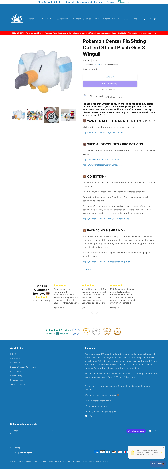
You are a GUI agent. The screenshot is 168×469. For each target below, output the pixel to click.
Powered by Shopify (33, 461)
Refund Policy (16, 376)
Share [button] (88, 269)
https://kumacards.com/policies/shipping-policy (106, 261)
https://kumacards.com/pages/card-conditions (106, 218)
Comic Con (15, 358)
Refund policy (48, 461)
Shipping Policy (17, 380)
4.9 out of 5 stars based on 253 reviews (83, 2)
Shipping (97, 64)
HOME (13, 354)
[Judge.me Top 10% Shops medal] (117, 331)
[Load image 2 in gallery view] (35, 115)
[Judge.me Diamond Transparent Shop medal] (76, 331)
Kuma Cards (21, 461)
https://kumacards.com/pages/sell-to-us (103, 132)
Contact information (103, 461)
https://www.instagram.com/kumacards (102, 165)
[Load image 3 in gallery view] (51, 115)
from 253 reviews (41, 301)
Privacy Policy (16, 371)
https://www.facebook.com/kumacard (101, 159)
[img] (41, 297)
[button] (33, 18)
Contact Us (15, 363)
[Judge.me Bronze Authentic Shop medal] (107, 331)
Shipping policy (88, 461)
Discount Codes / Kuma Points (23, 367)
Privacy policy (60, 461)
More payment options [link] (109, 90)
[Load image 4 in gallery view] (68, 115)
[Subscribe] (51, 431)
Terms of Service (17, 384)
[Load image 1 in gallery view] (18, 115)
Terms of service (74, 461)
